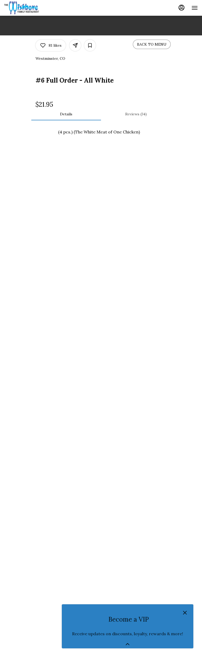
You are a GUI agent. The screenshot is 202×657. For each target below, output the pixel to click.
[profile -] (181, 7)
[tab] (66, 114)
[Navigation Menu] (194, 7)
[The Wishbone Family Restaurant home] (28, 7)
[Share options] (75, 45)
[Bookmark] (90, 45)
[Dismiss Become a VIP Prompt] (185, 612)
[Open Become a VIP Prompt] (127, 644)
